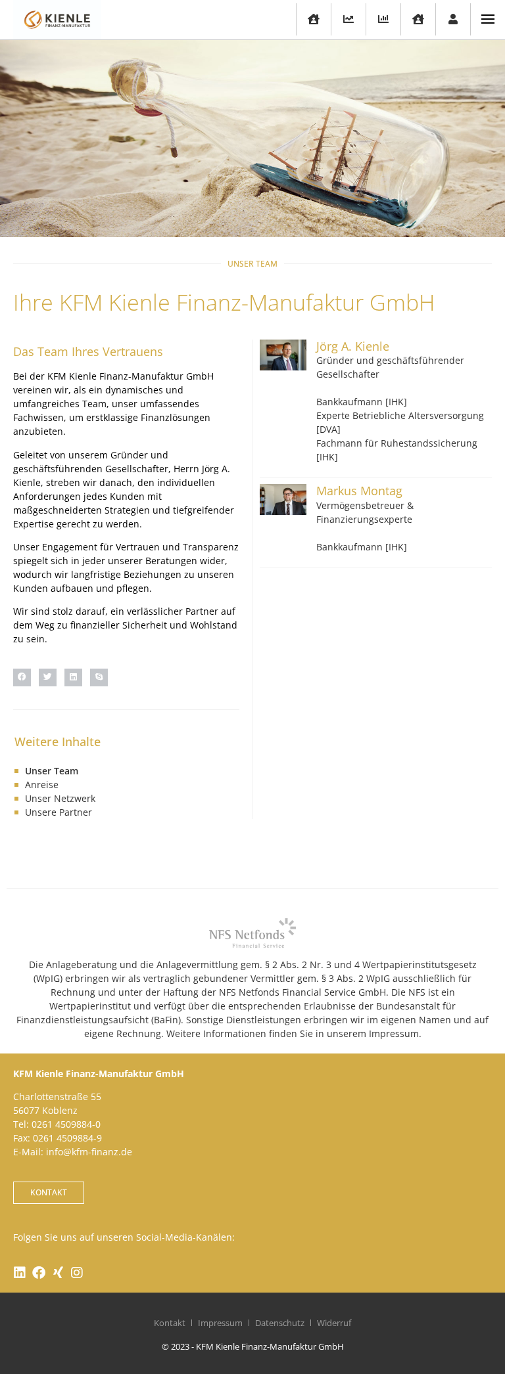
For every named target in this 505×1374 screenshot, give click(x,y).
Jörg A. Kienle (352, 346)
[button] (22, 677)
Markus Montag (359, 491)
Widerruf (334, 1323)
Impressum (220, 1323)
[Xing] (57, 1272)
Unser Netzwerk (60, 798)
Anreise (42, 784)
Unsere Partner (58, 812)
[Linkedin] (19, 1272)
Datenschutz (279, 1323)
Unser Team (51, 771)
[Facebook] (38, 1272)
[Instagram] (77, 1272)
